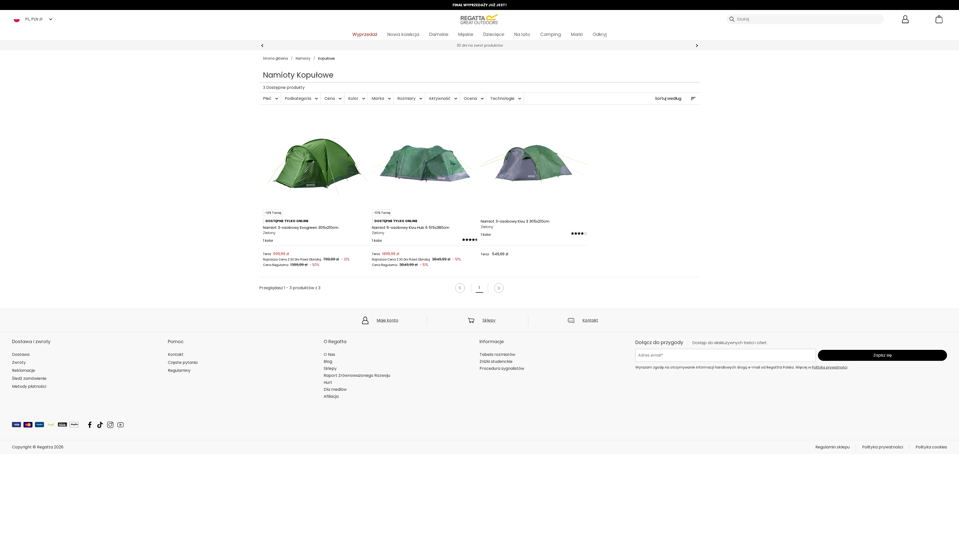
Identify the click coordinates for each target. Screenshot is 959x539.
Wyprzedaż (364, 34)
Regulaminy (179, 370)
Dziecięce (493, 34)
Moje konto (387, 320)
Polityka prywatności (829, 367)
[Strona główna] (479, 19)
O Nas (329, 354)
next (697, 45)
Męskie (465, 34)
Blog (328, 361)
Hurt (328, 382)
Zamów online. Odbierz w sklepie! (479, 45)
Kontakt (590, 320)
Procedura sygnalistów (502, 368)
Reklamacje (23, 370)
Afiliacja (331, 396)
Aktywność (444, 98)
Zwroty (19, 362)
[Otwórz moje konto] (905, 19)
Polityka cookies (931, 447)
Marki (577, 34)
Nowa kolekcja (403, 34)
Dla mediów (335, 389)
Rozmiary (410, 98)
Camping (550, 34)
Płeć (271, 98)
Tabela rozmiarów (497, 354)
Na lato (522, 34)
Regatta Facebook (90, 425)
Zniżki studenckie (496, 361)
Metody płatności (29, 386)
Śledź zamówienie (29, 378)
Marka (382, 98)
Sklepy (488, 320)
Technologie (506, 98)
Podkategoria (302, 98)
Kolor (357, 98)
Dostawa (20, 354)
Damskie (438, 34)
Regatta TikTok (100, 425)
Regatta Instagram (110, 425)
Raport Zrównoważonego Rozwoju (357, 375)
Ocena (474, 98)
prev (262, 45)
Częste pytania (183, 362)
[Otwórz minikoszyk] (939, 19)
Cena (333, 98)
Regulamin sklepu (832, 447)
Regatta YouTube (120, 425)
